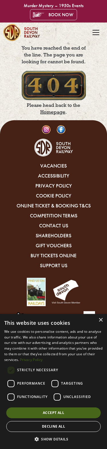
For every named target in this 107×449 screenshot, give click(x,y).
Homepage (52, 112)
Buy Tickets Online (53, 255)
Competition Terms (53, 216)
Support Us (53, 265)
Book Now (61, 14)
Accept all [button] (53, 412)
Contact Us (53, 226)
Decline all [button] (53, 426)
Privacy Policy (53, 186)
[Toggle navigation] (96, 32)
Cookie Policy (53, 196)
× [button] (100, 320)
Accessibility (53, 176)
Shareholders (53, 235)
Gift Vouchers (54, 245)
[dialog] (53, 381)
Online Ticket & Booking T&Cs (54, 206)
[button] (53, 439)
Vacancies (53, 166)
